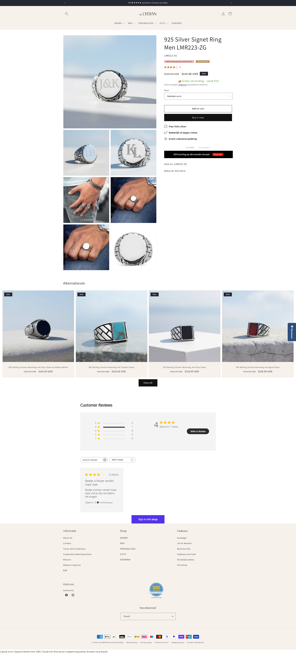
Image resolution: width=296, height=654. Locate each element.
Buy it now (198, 117)
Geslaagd (181, 537)
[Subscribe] (172, 616)
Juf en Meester (184, 543)
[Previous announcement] (64, 3)
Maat (166, 90)
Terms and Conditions (74, 548)
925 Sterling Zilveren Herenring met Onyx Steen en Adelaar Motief (38, 367)
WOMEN (124, 537)
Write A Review (198, 431)
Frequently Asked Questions (77, 554)
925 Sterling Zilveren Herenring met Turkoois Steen (111, 367)
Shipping (183, 84)
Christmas (182, 565)
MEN (122, 543)
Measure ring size (72, 565)
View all (148, 382)
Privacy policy (146, 642)
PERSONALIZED (127, 548)
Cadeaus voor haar (186, 554)
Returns (67, 559)
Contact (67, 543)
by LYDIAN (103, 642)
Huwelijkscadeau (185, 559)
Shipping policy (177, 642)
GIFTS (123, 554)
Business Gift (183, 548)
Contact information (195, 642)
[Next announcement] (231, 3)
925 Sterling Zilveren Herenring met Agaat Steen (258, 367)
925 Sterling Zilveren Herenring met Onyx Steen (184, 367)
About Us (67, 537)
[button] (66, 13)
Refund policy (132, 642)
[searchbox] (91, 459)
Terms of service (161, 642)
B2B (65, 570)
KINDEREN (125, 559)
